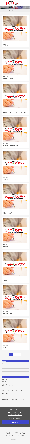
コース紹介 (23, 3)
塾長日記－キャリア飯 (6, 369)
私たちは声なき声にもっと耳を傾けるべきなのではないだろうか (15, 399)
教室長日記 (4, 373)
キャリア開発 (21, 432)
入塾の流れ (15, 433)
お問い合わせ (15, 422)
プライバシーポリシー (20, 435)
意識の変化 (4, 380)
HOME (13, 3)
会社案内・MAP (21, 433)
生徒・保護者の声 (8, 433)
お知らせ (4, 363)
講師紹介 (18, 3)
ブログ (6, 10)
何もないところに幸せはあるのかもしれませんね (12, 389)
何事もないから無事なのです (8, 385)
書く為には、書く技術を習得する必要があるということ (13, 394)
